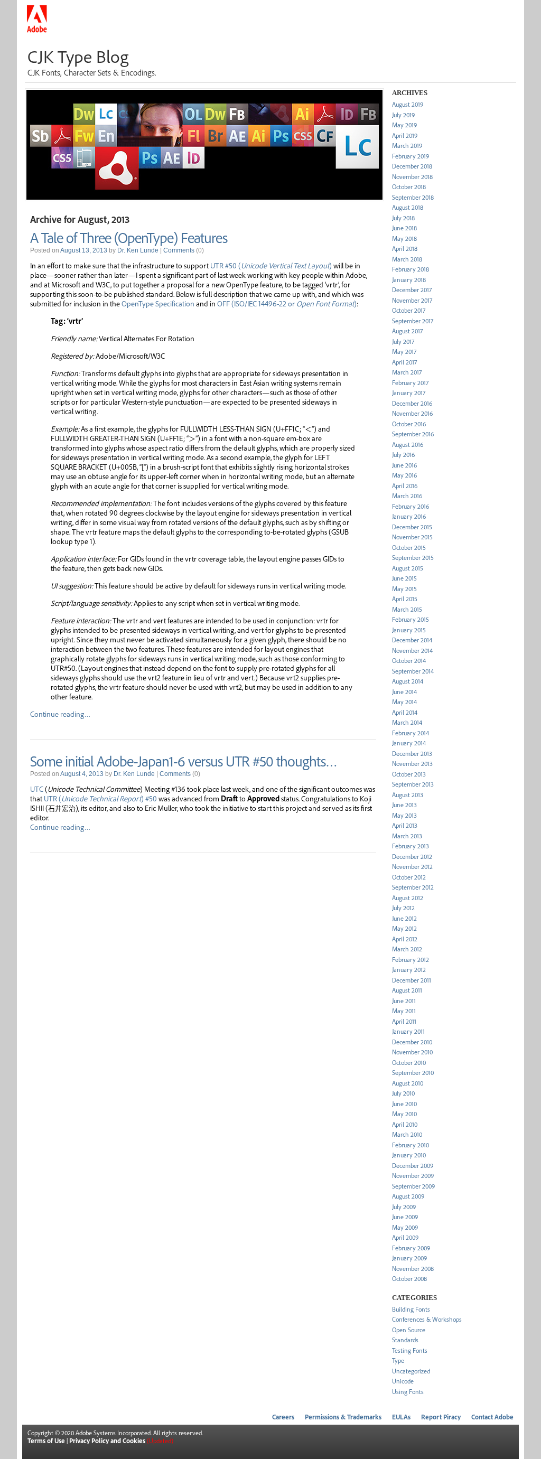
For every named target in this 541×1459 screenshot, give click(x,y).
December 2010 (412, 1041)
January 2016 (409, 516)
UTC (36, 788)
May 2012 (404, 928)
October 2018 (409, 186)
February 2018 (410, 269)
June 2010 (404, 1103)
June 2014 (404, 691)
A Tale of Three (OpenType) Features (128, 237)
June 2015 (404, 578)
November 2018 (412, 176)
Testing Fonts (409, 1350)
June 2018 (404, 227)
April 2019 (404, 135)
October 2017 (408, 310)
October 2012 (409, 877)
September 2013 (413, 784)
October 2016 (409, 423)
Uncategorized (411, 1371)
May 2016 (404, 475)
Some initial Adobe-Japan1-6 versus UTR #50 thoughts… (183, 761)
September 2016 (413, 433)
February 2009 (411, 1247)
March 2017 (407, 372)
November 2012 (412, 866)
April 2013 (404, 825)
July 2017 (403, 341)
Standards (405, 1339)
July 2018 (403, 217)
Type (398, 1360)
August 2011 (407, 990)
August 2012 (407, 897)
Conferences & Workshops (427, 1319)
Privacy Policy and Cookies (107, 1440)
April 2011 (404, 1021)
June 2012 (404, 918)
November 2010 (412, 1052)
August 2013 (407, 794)
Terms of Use (46, 1440)
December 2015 (412, 526)
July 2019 (403, 114)
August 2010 (407, 1083)
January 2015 (409, 629)
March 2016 (407, 495)
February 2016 (410, 506)
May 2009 (405, 1227)
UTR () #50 (100, 798)
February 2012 (410, 959)
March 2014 (407, 722)
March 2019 (407, 145)
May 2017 (404, 351)
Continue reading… (60, 713)
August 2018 (407, 207)
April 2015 (404, 598)
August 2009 (408, 1196)
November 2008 (413, 1268)
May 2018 (404, 238)
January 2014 (409, 742)
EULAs (401, 1417)
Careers (283, 1417)
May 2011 (404, 1010)
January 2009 (409, 1258)
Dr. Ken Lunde (137, 250)
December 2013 (412, 753)
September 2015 (413, 557)
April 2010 (404, 1124)
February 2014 (410, 732)
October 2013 (409, 774)
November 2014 (412, 650)
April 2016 (404, 485)
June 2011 (404, 1000)
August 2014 (407, 681)
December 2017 (412, 289)
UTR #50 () (271, 265)
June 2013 (404, 804)
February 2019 (410, 156)
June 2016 (404, 465)
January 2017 (408, 392)
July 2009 (404, 1206)
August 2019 (407, 104)
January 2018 (409, 279)
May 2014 (404, 701)
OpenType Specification (158, 303)
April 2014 (404, 712)
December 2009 (412, 1165)
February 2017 (410, 382)
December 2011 (411, 980)
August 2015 (407, 568)
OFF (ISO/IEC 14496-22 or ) (287, 303)
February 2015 (410, 619)
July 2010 (403, 1093)
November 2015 (412, 536)
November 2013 (412, 763)
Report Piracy (441, 1417)
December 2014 (412, 639)
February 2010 (410, 1144)
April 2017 (404, 362)
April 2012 (404, 938)
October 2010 (409, 1062)
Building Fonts (411, 1309)
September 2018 (413, 197)
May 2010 (404, 1113)
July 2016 (403, 454)
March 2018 (407, 259)
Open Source (408, 1329)
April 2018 (404, 248)
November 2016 (412, 413)
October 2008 (409, 1278)
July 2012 (403, 907)
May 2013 (404, 815)
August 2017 (407, 330)
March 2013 (407, 835)
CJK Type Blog (77, 56)
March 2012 (407, 948)
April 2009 (405, 1237)
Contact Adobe (492, 1417)
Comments (178, 250)
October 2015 (409, 547)
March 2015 (407, 609)
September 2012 (413, 887)
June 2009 (405, 1216)
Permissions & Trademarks (343, 1417)
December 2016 (412, 403)
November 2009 (413, 1175)
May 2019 (404, 124)
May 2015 (404, 588)
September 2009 (413, 1186)
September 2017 (412, 320)
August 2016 (407, 444)
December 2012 (412, 856)
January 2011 (408, 1031)
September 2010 (413, 1072)
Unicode (403, 1381)
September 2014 (413, 671)
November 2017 (412, 300)
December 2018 (412, 166)
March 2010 (407, 1134)
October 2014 (409, 660)
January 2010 (409, 1155)
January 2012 (409, 969)
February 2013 (410, 845)
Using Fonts (408, 1391)
